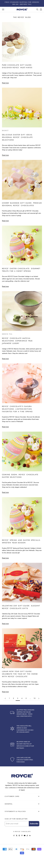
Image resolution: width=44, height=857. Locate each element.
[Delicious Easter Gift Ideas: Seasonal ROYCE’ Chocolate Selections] (22, 107)
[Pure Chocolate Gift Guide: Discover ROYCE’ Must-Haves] (22, 42)
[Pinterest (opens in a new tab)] (22, 835)
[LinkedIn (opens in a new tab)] (30, 835)
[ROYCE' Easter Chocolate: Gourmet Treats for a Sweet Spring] (22, 245)
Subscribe (34, 824)
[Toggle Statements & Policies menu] (38, 811)
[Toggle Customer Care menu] (38, 796)
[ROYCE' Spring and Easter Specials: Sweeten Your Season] (22, 517)
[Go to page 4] (39, 698)
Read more (5, 83)
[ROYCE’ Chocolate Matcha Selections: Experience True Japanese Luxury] (22, 311)
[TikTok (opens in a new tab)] (27, 835)
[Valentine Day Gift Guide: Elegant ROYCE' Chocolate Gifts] (22, 583)
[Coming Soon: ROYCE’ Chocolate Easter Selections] (22, 451)
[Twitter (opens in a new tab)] (16, 835)
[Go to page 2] (5, 698)
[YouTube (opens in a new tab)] (24, 835)
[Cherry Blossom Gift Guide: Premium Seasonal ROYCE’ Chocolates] (22, 180)
